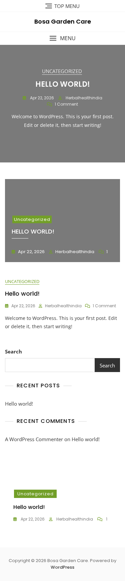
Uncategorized (62, 71)
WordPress (62, 567)
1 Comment (66, 104)
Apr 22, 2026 (41, 98)
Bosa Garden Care (62, 21)
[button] (62, 38)
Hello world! (62, 84)
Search (13, 351)
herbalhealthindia (83, 98)
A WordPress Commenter (34, 439)
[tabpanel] (62, 103)
